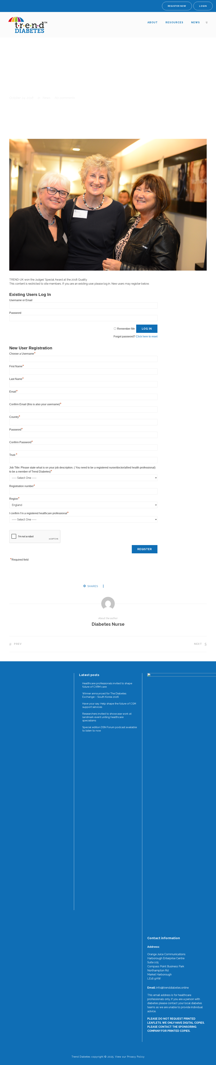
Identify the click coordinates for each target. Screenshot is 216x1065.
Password (15, 312)
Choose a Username (22, 353)
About (152, 22)
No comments (65, 98)
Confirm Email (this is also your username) (35, 404)
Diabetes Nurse (108, 624)
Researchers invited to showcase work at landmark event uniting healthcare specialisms (106, 717)
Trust (13, 454)
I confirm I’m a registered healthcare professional (39, 513)
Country (14, 417)
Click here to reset (146, 336)
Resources (174, 22)
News (195, 22)
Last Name (16, 379)
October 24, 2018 (21, 98)
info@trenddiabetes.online (172, 987)
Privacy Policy (136, 1056)
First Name (16, 366)
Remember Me (126, 328)
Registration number (22, 486)
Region (14, 498)
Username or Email (20, 300)
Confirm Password (21, 442)
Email (13, 391)
